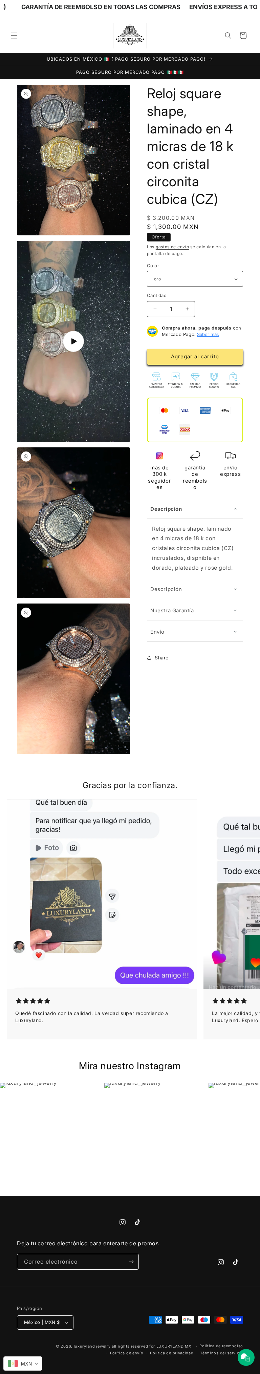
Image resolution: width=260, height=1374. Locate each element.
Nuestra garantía (172, 610)
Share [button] (162, 657)
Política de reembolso (221, 1346)
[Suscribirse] (131, 1262)
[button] (14, 35)
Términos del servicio (221, 1353)
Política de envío (127, 1353)
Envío (157, 632)
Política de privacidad (171, 1353)
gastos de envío (172, 246)
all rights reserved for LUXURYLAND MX (152, 1346)
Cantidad (157, 295)
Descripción (166, 509)
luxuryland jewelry (92, 1346)
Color (153, 265)
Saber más (208, 334)
